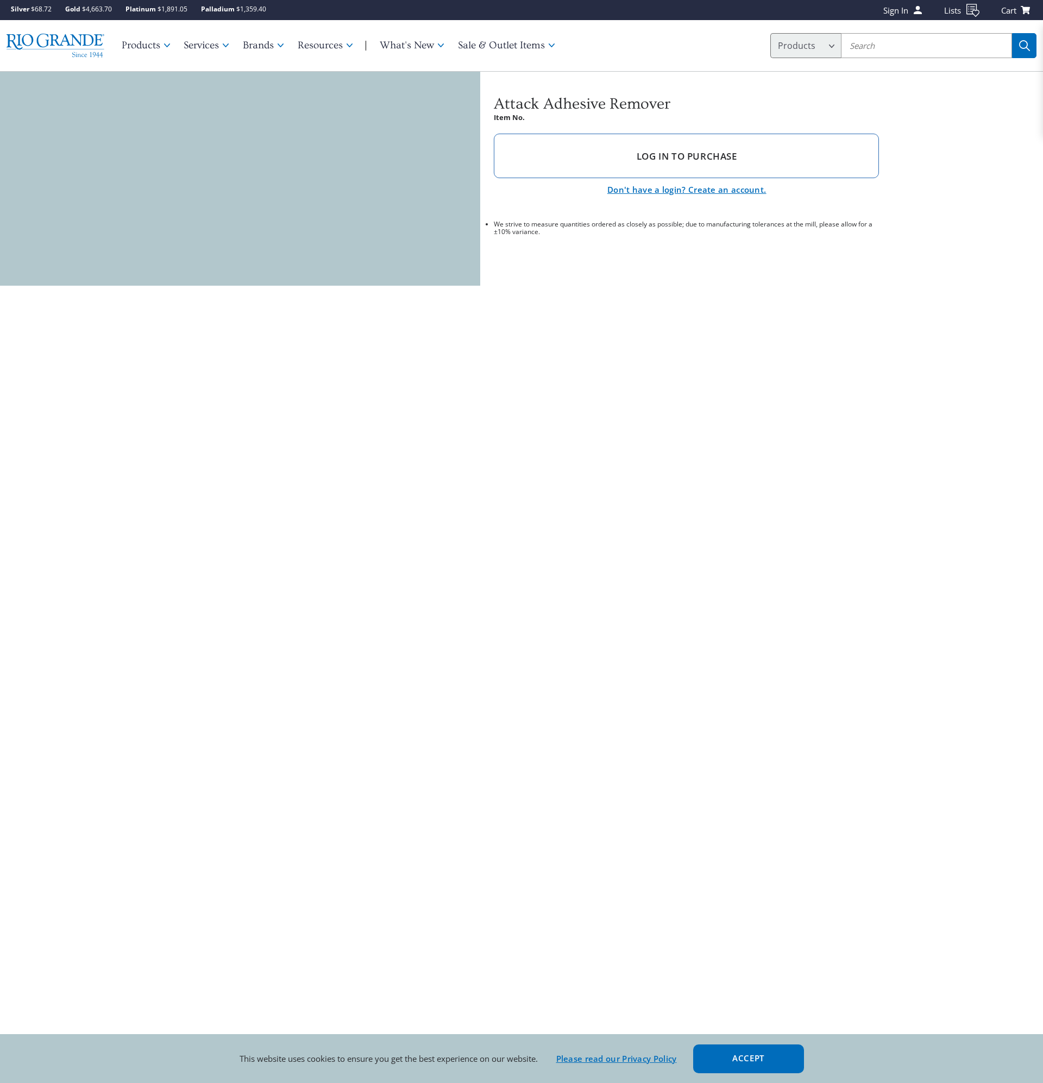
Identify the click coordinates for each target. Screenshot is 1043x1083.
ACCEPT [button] (748, 1058)
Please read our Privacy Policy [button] (616, 1058)
